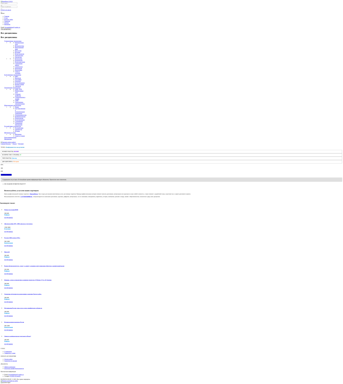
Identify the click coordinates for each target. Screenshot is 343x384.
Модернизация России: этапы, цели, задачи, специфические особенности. (23, 308)
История (17, 52)
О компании (8, 351)
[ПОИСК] (1, 5)
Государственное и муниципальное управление (20, 111)
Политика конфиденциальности (14, 368)
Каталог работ (8, 19)
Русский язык (19, 128)
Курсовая (7, 229)
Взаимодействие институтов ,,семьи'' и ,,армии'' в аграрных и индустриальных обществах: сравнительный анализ (34, 266)
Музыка (17, 131)
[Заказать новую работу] (8, 142)
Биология (18, 78)
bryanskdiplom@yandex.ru (16, 374)
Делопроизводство (20, 115)
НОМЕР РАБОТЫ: (8, 151)
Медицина (18, 134)
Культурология (19, 54)
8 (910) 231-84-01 (15, 376)
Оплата (6, 22)
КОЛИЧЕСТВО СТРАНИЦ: (10, 155)
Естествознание (20, 83)
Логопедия (18, 57)
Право (17, 107)
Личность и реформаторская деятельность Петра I (17, 336)
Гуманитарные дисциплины (12, 41)
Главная (6, 16)
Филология (18, 68)
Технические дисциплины (12, 87)
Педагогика (18, 58)
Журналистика (19, 46)
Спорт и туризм (20, 136)
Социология (19, 67)
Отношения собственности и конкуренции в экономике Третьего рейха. (23, 294)
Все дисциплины (5, 29)
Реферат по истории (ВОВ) (11, 209)
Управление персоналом (18, 123)
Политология (19, 118)
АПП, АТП (18, 89)
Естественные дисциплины (12, 75)
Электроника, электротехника (20, 103)
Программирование (10, 137)
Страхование (19, 121)
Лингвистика (19, 55)
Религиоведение (20, 62)
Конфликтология (20, 116)
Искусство (18, 50)
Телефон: (7, 376)
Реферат (7, 215)
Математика (8, 139)
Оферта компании (9, 367)
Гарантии (7, 21)
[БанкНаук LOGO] (7, 1)
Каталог (8, 144)
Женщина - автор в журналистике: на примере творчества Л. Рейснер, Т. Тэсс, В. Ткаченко (28, 280)
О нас (6, 18)
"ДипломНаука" (33, 194)
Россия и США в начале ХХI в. (12, 237)
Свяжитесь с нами (9, 353)
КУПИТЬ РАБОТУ (6, 174)
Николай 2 (7, 252)
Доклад (14, 144)
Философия (18, 70)
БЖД (16, 76)
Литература (18, 129)
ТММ (16, 100)
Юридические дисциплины (12, 105)
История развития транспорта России (14, 322)
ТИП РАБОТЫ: (7, 158)
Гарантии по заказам (10, 361)
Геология (18, 81)
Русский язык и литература (12, 126)
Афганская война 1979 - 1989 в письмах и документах (18, 223)
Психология (18, 60)
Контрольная (8, 243)
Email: (6, 374)
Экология (18, 86)
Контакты (7, 24)
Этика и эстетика (17, 72)
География (18, 79)
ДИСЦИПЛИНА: (7, 161)
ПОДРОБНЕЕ (8, 217)
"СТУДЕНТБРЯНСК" (26, 196)
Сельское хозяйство (18, 94)
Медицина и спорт (10, 132)
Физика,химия (19, 84)
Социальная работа (18, 64)
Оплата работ (8, 359)
